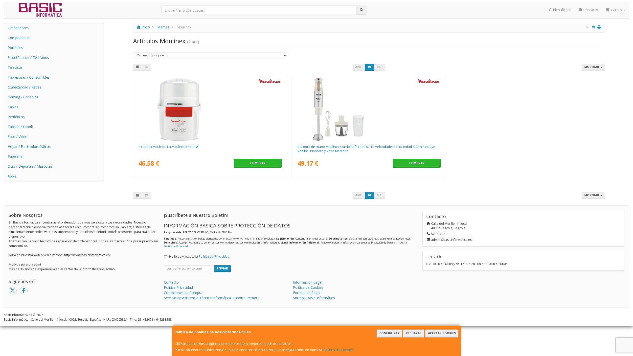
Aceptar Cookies (442, 333)
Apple (12, 176)
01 (369, 67)
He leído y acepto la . (199, 256)
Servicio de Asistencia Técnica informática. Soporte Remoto (212, 297)
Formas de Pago (306, 292)
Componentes (19, 37)
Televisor (15, 67)
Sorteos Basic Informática (314, 297)
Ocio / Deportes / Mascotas (30, 166)
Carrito (616, 9)
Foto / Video (17, 136)
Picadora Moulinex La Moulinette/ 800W (168, 146)
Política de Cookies (338, 349)
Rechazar (414, 333)
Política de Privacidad (176, 246)
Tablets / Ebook (20, 126)
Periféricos (16, 116)
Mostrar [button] (592, 67)
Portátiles (15, 47)
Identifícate (561, 9)
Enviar (222, 268)
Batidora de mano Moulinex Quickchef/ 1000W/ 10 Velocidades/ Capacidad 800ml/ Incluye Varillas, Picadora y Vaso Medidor (366, 148)
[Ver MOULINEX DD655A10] (369, 109)
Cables (13, 107)
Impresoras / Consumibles (29, 77)
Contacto (590, 9)
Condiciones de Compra (183, 292)
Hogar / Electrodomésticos (29, 146)
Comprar (257, 163)
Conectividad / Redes (24, 87)
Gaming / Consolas (23, 97)
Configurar (389, 333)
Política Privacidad (178, 287)
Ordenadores (18, 27)
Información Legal (307, 282)
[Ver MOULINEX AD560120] (210, 109)
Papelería (15, 156)
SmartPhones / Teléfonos (28, 57)
